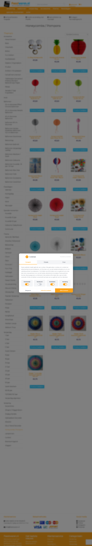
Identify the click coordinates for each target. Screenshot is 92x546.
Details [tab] (46, 262)
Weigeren (28, 290)
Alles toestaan (64, 290)
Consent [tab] (28, 262)
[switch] (27, 284)
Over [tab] (63, 262)
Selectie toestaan (46, 290)
